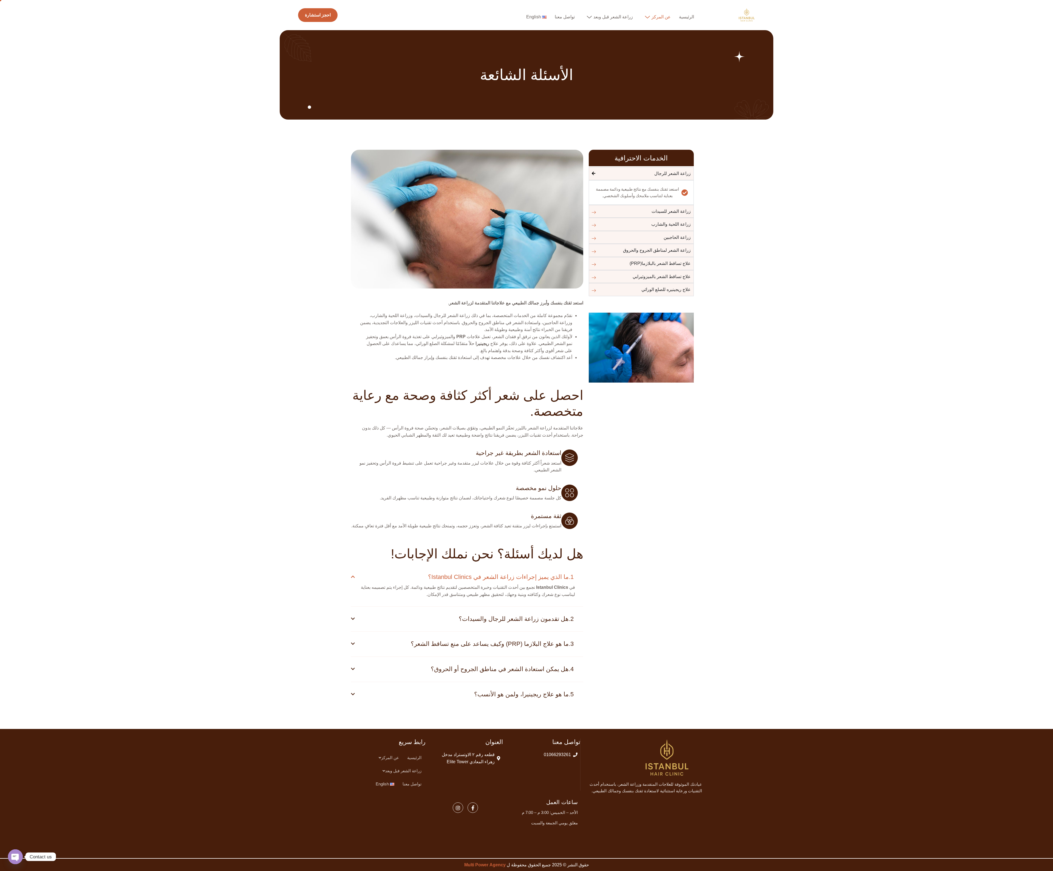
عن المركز (661, 17)
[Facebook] (473, 807)
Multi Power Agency (485, 864)
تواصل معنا (565, 17)
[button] (387, 757)
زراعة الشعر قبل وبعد (613, 17)
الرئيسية (686, 17)
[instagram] (458, 807)
